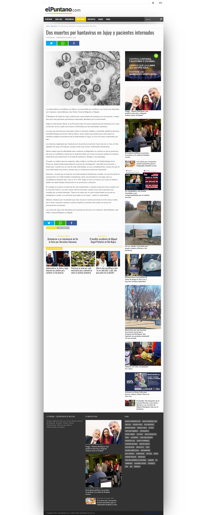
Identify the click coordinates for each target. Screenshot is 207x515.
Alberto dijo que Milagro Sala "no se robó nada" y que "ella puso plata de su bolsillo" (107, 270)
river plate (140, 447)
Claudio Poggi (137, 424)
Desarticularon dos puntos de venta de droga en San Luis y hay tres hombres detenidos (136, 279)
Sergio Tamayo (130, 434)
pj (156, 460)
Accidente (151, 463)
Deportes (91, 19)
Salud (156, 454)
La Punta (140, 434)
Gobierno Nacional (131, 444)
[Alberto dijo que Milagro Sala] (108, 266)
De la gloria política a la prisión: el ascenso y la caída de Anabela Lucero (137, 155)
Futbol (151, 428)
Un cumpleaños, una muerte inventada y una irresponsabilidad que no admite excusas (137, 194)
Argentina (141, 457)
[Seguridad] (143, 80)
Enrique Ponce (142, 428)
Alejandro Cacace (140, 463)
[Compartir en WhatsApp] (62, 45)
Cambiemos (128, 463)
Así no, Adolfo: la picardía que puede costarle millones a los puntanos (136, 248)
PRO (126, 467)
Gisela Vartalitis (150, 434)
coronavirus (144, 431)
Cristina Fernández (131, 431)
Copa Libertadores (146, 437)
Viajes (100, 19)
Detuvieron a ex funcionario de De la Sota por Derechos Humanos (63, 240)
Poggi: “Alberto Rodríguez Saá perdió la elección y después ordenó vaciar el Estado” (136, 113)
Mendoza (137, 467)
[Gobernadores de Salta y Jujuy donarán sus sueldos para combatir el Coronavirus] (58, 266)
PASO (147, 447)
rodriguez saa (130, 441)
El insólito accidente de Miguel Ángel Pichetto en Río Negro (103, 240)
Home (48, 26)
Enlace (151, 513)
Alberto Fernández (143, 441)
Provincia (69, 19)
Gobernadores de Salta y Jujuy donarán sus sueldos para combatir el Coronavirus (57, 270)
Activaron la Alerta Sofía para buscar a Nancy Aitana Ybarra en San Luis (137, 394)
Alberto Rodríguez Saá (132, 421)
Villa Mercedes (149, 424)
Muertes (66, 228)
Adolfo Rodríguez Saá (150, 421)
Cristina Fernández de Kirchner (135, 460)
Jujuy (59, 228)
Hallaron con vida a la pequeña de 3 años (136, 368)
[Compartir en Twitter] (51, 45)
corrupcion (140, 454)
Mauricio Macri (130, 428)
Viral (108, 19)
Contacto (156, 513)
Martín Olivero (144, 444)
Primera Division (130, 457)
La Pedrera (134, 437)
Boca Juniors (129, 454)
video (127, 437)
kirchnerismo (145, 450)
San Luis (58, 19)
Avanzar (150, 460)
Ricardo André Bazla (132, 450)
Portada (48, 19)
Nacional (81, 19)
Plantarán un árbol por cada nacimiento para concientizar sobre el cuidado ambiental (81, 270)
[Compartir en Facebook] (74, 45)
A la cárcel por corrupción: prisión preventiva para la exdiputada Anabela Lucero (146, 164)
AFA (131, 467)
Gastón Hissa (129, 447)
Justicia (149, 454)
